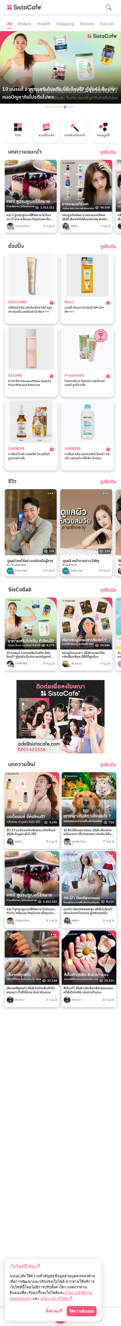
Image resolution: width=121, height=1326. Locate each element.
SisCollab (109, 24)
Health (43, 24)
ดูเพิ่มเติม (108, 152)
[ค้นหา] (108, 7)
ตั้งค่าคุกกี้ (54, 1311)
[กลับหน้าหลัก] (26, 7)
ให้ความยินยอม (81, 1311)
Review (87, 24)
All (9, 24)
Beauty (24, 24)
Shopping (65, 24)
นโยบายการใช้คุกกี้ (56, 1298)
